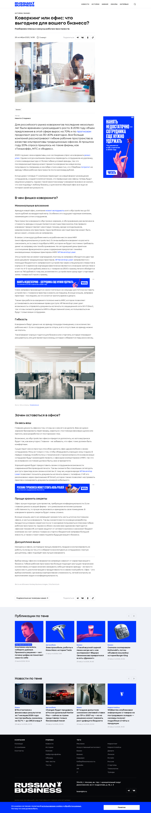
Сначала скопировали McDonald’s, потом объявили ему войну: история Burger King (119, 651)
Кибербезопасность (86, 761)
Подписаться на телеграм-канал (31, 598)
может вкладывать (55, 211)
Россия (111, 761)
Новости (85, 4)
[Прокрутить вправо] (134, 616)
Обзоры (114, 4)
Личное (111, 754)
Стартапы (112, 765)
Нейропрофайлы (53, 754)
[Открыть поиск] (135, 4)
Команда (19, 744)
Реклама (80, 744)
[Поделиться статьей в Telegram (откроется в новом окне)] (77, 37)
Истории (95, 4)
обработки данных (72, 806)
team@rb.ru (82, 791)
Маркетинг (112, 744)
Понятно (122, 807)
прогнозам (84, 131)
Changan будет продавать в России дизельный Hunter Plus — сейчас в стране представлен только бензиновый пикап (60, 715)
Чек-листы (50, 761)
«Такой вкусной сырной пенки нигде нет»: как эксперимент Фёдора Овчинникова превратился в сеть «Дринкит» (90, 653)
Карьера (80, 758)
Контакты (19, 751)
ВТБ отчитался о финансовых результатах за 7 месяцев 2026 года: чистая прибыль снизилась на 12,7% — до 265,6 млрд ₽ (28, 715)
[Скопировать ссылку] (93, 37)
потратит (85, 167)
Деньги (111, 751)
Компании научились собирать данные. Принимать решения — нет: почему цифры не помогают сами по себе (29, 652)
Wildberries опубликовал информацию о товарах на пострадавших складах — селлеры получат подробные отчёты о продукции (121, 716)
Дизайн (80, 765)
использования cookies (52, 806)
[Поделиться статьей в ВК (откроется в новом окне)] (82, 37)
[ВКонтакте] (134, 790)
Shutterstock (34, 405)
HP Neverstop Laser (67, 252)
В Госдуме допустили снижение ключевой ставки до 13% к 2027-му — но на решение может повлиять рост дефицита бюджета (91, 715)
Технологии (113, 769)
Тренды (111, 772)
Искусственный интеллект (89, 747)
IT (77, 772)
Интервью (124, 4)
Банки (79, 751)
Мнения (105, 4)
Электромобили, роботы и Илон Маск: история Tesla (59, 649)
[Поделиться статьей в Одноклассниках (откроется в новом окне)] (88, 37)
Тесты (48, 765)
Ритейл (111, 758)
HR (78, 769)
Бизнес (27, 13)
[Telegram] (128, 790)
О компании (20, 747)
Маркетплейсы (114, 747)
